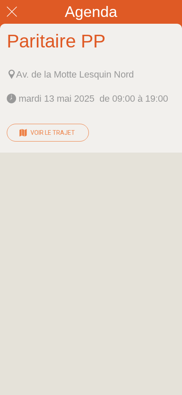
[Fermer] (12, 12)
